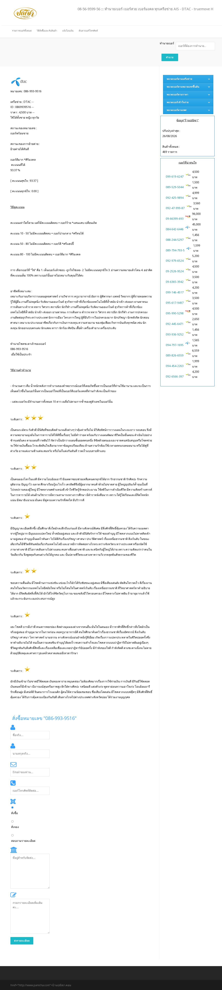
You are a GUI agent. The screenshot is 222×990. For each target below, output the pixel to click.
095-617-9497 (174, 303)
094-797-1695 (174, 345)
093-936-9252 (174, 334)
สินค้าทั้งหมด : (171, 147)
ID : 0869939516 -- (22, 107)
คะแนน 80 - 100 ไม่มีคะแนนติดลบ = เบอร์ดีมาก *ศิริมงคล (45, 254)
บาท (196, 174)
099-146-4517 (174, 292)
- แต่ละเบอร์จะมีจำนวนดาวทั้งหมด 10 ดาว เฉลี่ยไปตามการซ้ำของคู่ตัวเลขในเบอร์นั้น (61, 402)
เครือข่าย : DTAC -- (22, 102)
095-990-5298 (174, 313)
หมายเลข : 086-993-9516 (25, 91)
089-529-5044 (174, 187)
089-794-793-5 (175, 250)
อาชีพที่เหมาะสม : (81, 309)
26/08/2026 (169, 136)
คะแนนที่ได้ (23, 165)
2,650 (196, 319)
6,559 (196, 350)
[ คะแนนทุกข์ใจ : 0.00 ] (24, 191)
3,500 (196, 277)
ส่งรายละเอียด (22, 940)
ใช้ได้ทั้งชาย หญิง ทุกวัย (24, 117)
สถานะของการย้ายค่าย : (25, 146)
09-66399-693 (174, 219)
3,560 (197, 203)
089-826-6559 (174, 355)
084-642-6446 (174, 229)
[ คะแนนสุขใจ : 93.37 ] (24, 181)
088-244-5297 (174, 240)
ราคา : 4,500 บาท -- (22, 112)
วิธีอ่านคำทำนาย (20, 370)
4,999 (196, 193)
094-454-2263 (174, 366)
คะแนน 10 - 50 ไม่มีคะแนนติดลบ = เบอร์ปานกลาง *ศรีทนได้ (47, 233)
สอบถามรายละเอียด (23, 841)
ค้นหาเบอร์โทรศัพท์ (88, 30)
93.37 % (15, 170)
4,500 (196, 172)
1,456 (196, 235)
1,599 (197, 245)
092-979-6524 (174, 261)
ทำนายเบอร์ (167, 43)
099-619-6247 (174, 176)
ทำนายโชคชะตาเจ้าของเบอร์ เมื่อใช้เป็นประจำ (28, 349)
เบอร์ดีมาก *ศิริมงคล (23, 160)
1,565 (196, 340)
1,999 (196, 361)
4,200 (196, 287)
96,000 (196, 214)
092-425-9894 (174, 198)
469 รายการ (169, 152)
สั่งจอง (15, 827)
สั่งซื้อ (14, 813)
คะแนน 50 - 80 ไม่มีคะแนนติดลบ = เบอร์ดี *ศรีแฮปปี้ (42, 244)
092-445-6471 (174, 324)
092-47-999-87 (175, 208)
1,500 (196, 182)
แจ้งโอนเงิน (68, 30)
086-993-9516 (19, 349)
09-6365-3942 (174, 282)
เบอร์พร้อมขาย (19, 133)
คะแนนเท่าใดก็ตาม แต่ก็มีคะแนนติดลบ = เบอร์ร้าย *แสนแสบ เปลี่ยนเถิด (53, 223)
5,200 (196, 256)
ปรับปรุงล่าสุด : (171, 131)
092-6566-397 (174, 376)
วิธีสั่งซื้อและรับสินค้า (47, 30)
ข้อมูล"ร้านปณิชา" (187, 120)
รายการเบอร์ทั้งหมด (22, 30)
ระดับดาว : (17, 419)
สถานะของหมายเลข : (23, 130)
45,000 (196, 224)
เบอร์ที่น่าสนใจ (188, 162)
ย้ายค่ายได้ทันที (19, 149)
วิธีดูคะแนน (17, 207)
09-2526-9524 (174, 271)
